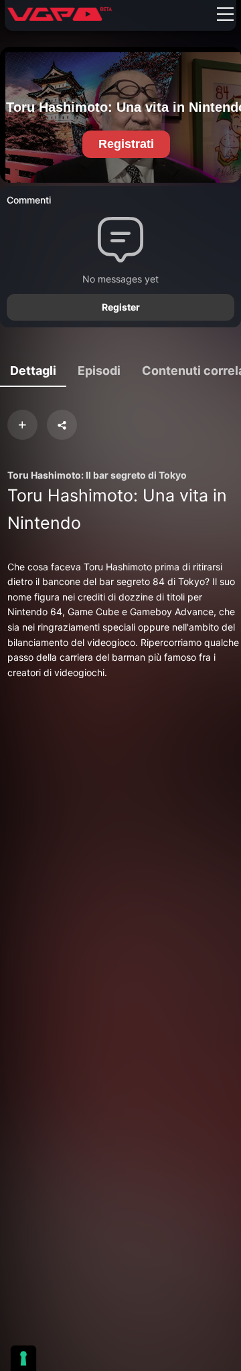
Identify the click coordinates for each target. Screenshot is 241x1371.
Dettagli (33, 371)
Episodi (99, 371)
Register (121, 307)
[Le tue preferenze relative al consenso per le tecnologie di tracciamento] (23, 1358)
